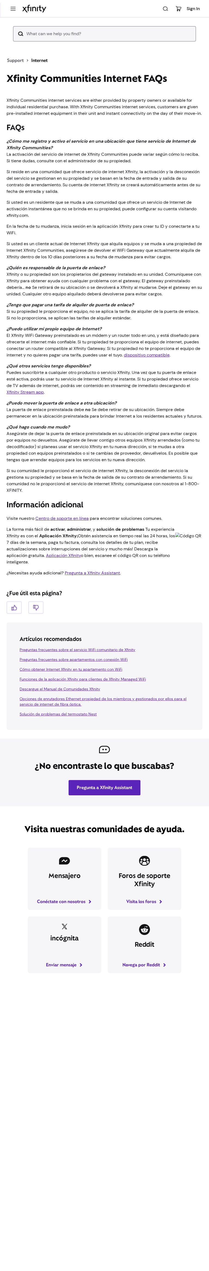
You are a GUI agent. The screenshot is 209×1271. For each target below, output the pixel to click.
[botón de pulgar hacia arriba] (14, 625)
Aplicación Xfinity (63, 573)
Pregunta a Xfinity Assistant (92, 590)
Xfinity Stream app (25, 409)
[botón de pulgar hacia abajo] (36, 625)
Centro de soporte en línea (62, 536)
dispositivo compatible (147, 372)
